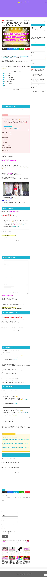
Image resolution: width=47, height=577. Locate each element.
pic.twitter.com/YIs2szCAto (8, 126)
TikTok (32, 47)
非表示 (19, 71)
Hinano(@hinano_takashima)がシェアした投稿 (15, 292)
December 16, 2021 (17, 128)
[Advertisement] (23, 10)
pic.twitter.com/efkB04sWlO (23, 412)
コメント (4, 500)
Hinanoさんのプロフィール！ (8, 73)
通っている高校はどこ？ (7, 81)
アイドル (32, 52)
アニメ (32, 55)
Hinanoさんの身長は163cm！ (9, 77)
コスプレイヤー (33, 63)
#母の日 (23, 399)
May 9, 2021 (15, 403)
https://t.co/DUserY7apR (20, 224)
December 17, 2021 (16, 226)
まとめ (4, 85)
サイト (3, 520)
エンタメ (3, 20)
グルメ (32, 60)
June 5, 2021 (15, 359)
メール (3, 515)
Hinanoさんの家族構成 (7, 83)
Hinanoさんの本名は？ (7, 75)
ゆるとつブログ (23, 2)
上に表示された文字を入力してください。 (9, 531)
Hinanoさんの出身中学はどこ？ (9, 79)
